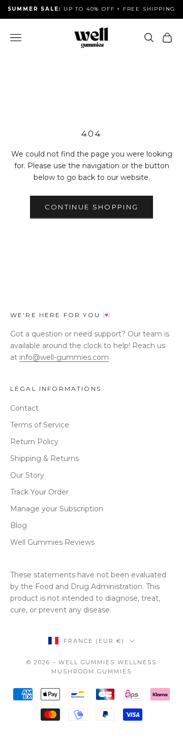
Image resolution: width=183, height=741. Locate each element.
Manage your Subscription (56, 508)
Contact (24, 408)
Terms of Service (39, 424)
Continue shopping (92, 207)
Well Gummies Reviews (52, 542)
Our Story (27, 475)
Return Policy (34, 441)
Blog (18, 525)
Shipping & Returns (44, 458)
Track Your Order (39, 492)
